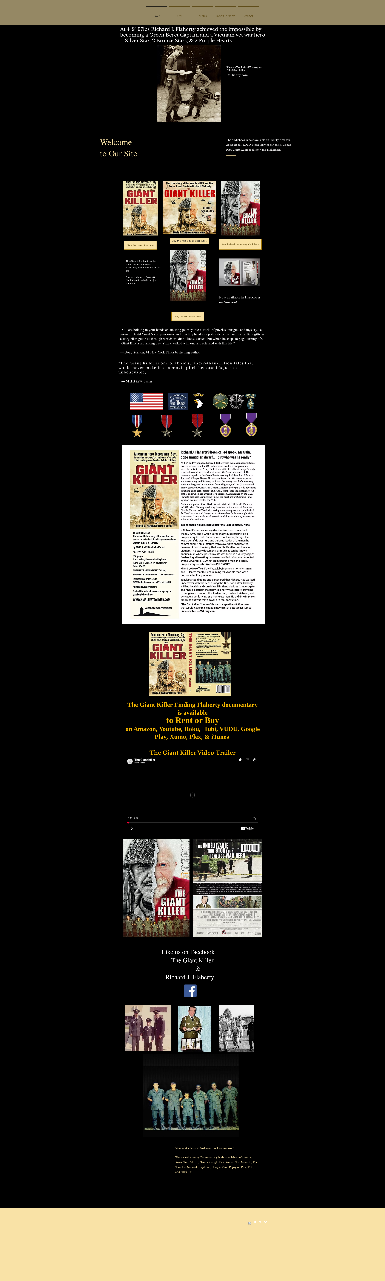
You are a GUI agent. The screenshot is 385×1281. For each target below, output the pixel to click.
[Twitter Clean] (255, 1221)
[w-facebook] (249, 1223)
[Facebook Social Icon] (190, 990)
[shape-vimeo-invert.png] (265, 1221)
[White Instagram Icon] (260, 1221)
